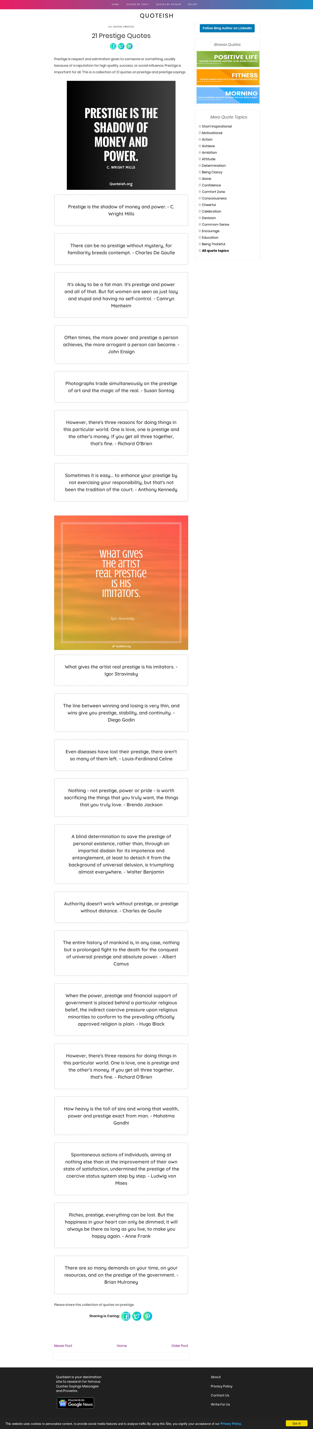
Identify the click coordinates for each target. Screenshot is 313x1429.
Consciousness (214, 198)
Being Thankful (213, 244)
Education (210, 237)
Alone (206, 178)
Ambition (209, 152)
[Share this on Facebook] (113, 46)
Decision (209, 218)
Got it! (297, 1423)
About (216, 1377)
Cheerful (209, 205)
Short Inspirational (217, 126)
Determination (214, 165)
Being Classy (212, 172)
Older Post (179, 1345)
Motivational (212, 133)
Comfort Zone (213, 191)
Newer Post (63, 1345)
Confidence (211, 185)
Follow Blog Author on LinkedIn (227, 28)
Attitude (208, 159)
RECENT (193, 4)
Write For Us (220, 1404)
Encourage (210, 231)
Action (207, 139)
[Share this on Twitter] (121, 46)
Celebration (211, 211)
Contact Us (220, 1395)
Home (115, 4)
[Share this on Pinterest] (129, 46)
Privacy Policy (221, 1386)
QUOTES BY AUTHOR (168, 4)
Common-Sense (215, 224)
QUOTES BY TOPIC (137, 4)
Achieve (208, 146)
